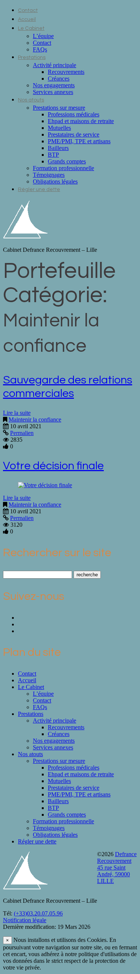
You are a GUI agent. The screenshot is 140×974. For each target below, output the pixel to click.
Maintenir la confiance (35, 419)
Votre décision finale (53, 466)
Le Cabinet (31, 28)
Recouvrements (66, 72)
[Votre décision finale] (45, 485)
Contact (28, 10)
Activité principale (54, 65)
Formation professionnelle (63, 168)
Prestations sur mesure (59, 107)
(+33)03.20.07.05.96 (38, 913)
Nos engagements (54, 85)
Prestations (32, 57)
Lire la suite (17, 413)
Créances (58, 78)
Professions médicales (73, 114)
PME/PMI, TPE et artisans (79, 141)
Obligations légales (55, 181)
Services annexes (53, 92)
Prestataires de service (73, 134)
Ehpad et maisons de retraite (81, 121)
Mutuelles (59, 128)
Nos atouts (31, 100)
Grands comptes (67, 161)
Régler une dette (39, 189)
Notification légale (24, 920)
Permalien (22, 433)
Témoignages (49, 175)
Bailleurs (58, 148)
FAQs (40, 49)
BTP (53, 154)
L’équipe (43, 36)
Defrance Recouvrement (117, 857)
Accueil (27, 19)
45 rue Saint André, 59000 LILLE (113, 874)
